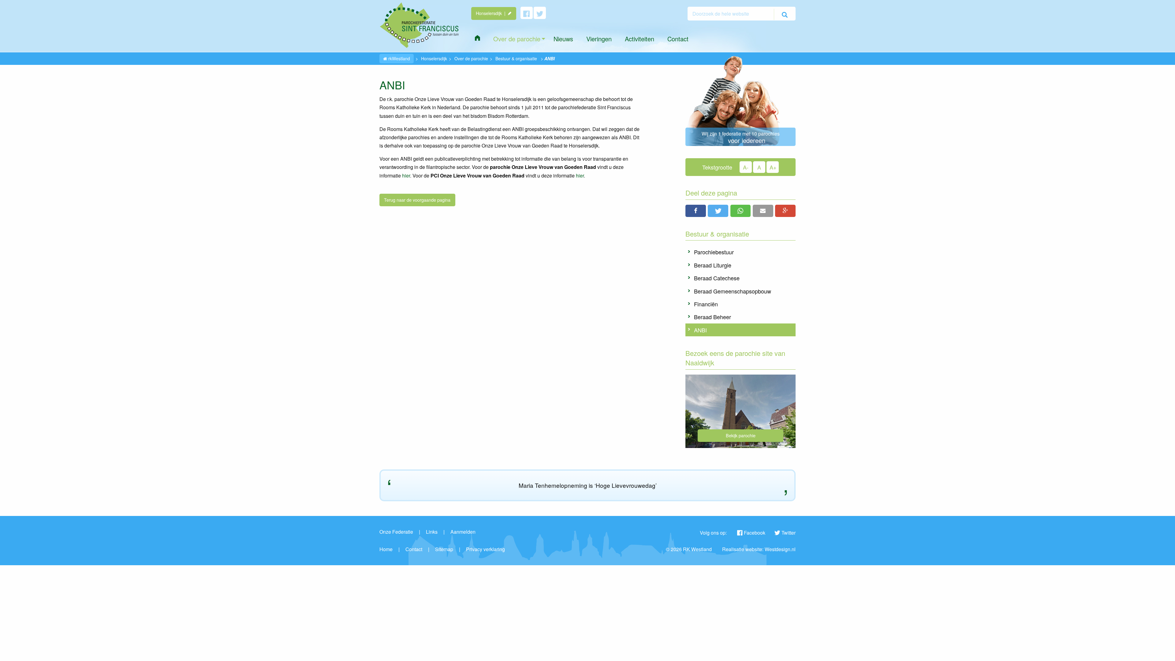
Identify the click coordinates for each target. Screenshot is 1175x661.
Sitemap (444, 549)
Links (432, 531)
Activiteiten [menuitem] (639, 38)
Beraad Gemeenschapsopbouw (732, 291)
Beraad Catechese (717, 278)
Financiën (706, 304)
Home (386, 549)
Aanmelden (463, 531)
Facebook (754, 532)
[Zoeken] (785, 14)
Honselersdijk (434, 58)
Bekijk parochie (740, 435)
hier (406, 175)
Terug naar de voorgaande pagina (417, 199)
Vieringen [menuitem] (599, 38)
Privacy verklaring (485, 549)
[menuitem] (477, 38)
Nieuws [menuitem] (563, 38)
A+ (773, 167)
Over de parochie (471, 58)
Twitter (788, 532)
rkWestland (398, 58)
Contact (413, 549)
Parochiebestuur (714, 252)
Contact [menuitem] (677, 38)
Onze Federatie (396, 531)
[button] (695, 211)
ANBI (700, 330)
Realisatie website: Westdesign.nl (759, 549)
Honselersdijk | (492, 13)
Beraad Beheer (712, 317)
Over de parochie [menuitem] (516, 38)
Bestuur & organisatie (516, 58)
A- (745, 167)
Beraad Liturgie (712, 265)
